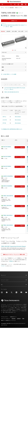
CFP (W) (4, 123)
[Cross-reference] (15, 4)
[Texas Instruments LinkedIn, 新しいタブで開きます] (16, 292)
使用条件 (11, 261)
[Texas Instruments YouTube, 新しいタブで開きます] (26, 292)
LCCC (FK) (5, 119)
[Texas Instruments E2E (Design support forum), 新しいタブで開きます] (21, 292)
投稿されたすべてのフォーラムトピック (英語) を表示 (14, 254)
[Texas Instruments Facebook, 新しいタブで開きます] (6, 292)
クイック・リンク (4, 279)
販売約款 (13, 318)
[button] (2, 4)
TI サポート (3, 265)
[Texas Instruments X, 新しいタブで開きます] (11, 292)
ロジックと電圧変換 (9, 7)
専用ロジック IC (18, 7)
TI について (3, 275)
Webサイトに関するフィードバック (8, 320)
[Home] (14, 1)
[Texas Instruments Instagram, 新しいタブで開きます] (2, 292)
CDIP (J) (4, 116)
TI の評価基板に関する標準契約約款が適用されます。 (12, 129)
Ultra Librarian (18, 116)
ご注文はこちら (14, 20)
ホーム (2, 7)
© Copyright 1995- (6, 323)
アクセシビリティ (4, 316)
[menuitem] (11, 4)
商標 (23, 318)
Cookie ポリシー (13, 316)
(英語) (11, 26)
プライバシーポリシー (5, 318)
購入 (2, 284)
